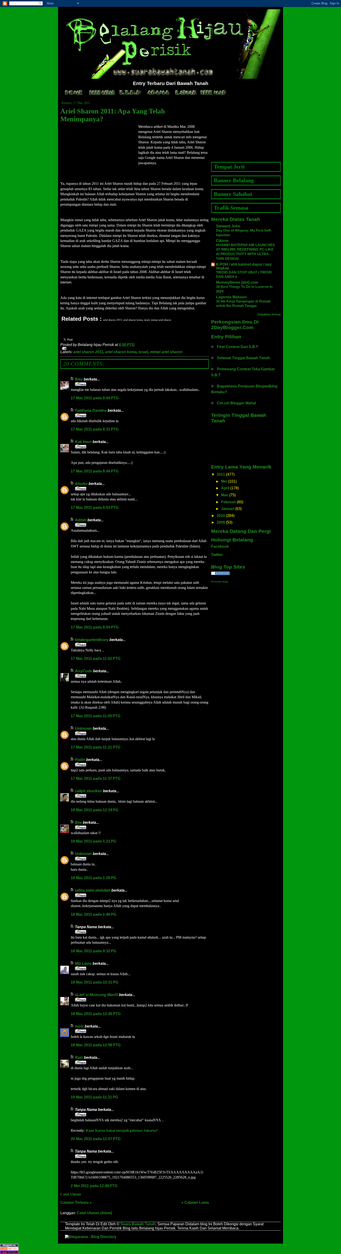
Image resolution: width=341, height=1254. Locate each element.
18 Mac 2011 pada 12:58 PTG (96, 1045)
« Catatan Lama (195, 1202)
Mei (224, 481)
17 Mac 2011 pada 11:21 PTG (95, 747)
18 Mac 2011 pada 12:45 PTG (96, 1014)
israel (143, 352)
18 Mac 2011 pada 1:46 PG (93, 914)
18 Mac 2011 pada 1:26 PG (93, 878)
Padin (80, 760)
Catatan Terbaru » (76, 1202)
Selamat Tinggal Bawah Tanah (243, 358)
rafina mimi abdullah (92, 890)
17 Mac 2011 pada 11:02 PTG (95, 658)
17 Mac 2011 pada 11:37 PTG (95, 778)
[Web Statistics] (170, 1249)
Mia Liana (83, 963)
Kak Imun (83, 442)
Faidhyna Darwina (91, 410)
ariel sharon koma (121, 352)
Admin (81, 520)
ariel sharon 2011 (88, 352)
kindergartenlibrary (92, 640)
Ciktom (222, 241)
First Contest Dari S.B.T (237, 347)
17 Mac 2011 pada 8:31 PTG (95, 429)
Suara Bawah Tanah (138, 1224)
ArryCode (83, 671)
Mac (224, 495)
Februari (228, 502)
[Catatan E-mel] (134, 348)
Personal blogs (219, 581)
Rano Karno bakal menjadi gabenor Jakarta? (122, 1130)
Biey (79, 379)
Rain (79, 1057)
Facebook (220, 546)
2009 (221, 522)
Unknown (83, 728)
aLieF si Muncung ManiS (96, 995)
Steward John (228, 226)
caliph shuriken (88, 791)
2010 (221, 516)
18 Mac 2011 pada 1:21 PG (93, 841)
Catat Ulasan (70, 1194)
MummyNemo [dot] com (237, 282)
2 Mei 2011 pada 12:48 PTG (94, 1186)
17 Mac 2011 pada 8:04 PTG (95, 398)
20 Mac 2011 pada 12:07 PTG (96, 1139)
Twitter (217, 555)
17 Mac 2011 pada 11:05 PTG (95, 716)
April (225, 488)
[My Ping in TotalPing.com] (170, 1252)
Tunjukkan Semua (269, 314)
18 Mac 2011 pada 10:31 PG (94, 982)
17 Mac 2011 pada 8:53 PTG (95, 507)
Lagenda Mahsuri (231, 297)
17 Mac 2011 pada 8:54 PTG (95, 627)
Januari (227, 509)
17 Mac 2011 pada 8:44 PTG (95, 471)
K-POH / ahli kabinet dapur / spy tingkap (244, 266)
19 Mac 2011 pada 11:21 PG (94, 1097)
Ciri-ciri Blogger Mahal (236, 403)
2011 (221, 474)
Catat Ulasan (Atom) (94, 1213)
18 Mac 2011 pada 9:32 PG (93, 951)
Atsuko (81, 484)
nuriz (79, 1026)
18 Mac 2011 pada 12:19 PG (94, 810)
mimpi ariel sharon (166, 352)
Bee (79, 822)
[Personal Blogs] (246, 573)
